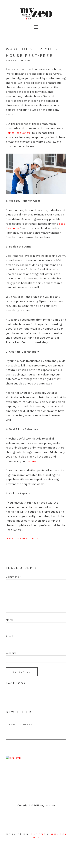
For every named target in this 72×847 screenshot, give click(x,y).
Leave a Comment (17, 538)
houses (31, 461)
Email (9, 636)
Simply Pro (38, 834)
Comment (13, 576)
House (35, 538)
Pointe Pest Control (18, 133)
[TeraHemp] (13, 757)
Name (9, 620)
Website (11, 653)
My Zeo (36, 14)
